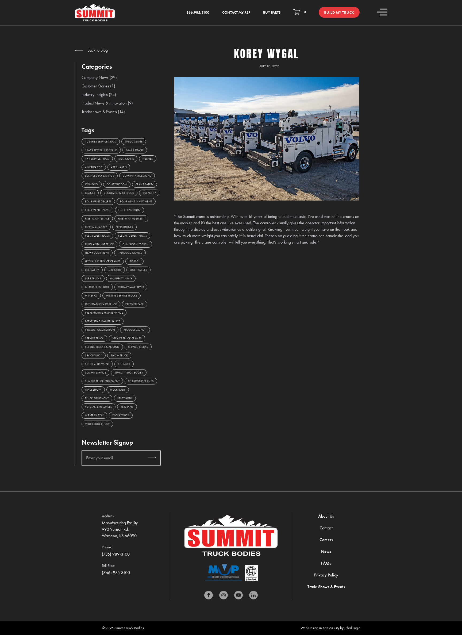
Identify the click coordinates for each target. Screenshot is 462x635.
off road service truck (101, 304)
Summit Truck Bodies (128, 372)
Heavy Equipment (97, 253)
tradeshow (93, 389)
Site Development (97, 364)
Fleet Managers (96, 227)
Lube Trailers (138, 270)
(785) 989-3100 (116, 554)
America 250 (93, 167)
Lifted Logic (352, 627)
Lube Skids (114, 270)
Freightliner (124, 227)
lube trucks (93, 278)
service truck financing (102, 347)
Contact (326, 528)
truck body (117, 389)
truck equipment (97, 398)
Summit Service (95, 372)
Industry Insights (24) (99, 94)
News (326, 551)
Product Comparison (100, 330)
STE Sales (124, 364)
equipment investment (136, 201)
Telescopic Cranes (141, 381)
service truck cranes (127, 338)
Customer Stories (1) (98, 86)
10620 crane (134, 141)
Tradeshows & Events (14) (103, 111)
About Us (326, 516)
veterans (127, 407)
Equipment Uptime (97, 210)
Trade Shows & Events (326, 587)
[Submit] (151, 458)
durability (149, 193)
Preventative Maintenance (104, 312)
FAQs (326, 563)
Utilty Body (125, 398)
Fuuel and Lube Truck (99, 244)
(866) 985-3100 (116, 572)
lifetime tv (92, 270)
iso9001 (134, 261)
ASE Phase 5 (119, 167)
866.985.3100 (197, 12)
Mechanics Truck (97, 287)
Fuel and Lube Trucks (132, 235)
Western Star (94, 415)
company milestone (137, 176)
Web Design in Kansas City (320, 627)
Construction (117, 184)
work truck (120, 415)
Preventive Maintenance (102, 321)
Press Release (134, 304)
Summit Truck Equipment (102, 381)
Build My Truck (339, 12)
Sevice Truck (93, 355)
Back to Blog (97, 50)
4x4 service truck (97, 158)
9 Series (148, 158)
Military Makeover (131, 287)
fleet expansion (129, 210)
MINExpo (91, 295)
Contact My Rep (236, 12)
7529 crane (126, 158)
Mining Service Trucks (121, 295)
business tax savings (99, 176)
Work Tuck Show (97, 424)
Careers (326, 539)
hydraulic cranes (130, 253)
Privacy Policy (326, 575)
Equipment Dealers (98, 201)
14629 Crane (135, 150)
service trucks (138, 347)
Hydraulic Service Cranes (102, 261)
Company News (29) (99, 77)
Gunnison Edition (135, 244)
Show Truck (119, 355)
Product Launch (135, 330)
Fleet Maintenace (97, 218)
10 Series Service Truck (100, 141)
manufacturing (121, 278)
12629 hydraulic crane (101, 150)
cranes (90, 193)
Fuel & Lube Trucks (97, 235)
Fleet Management (131, 218)
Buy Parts (271, 12)
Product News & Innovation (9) (107, 103)
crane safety (144, 184)
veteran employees (98, 407)
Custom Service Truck (119, 193)
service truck (94, 338)
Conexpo (91, 184)
